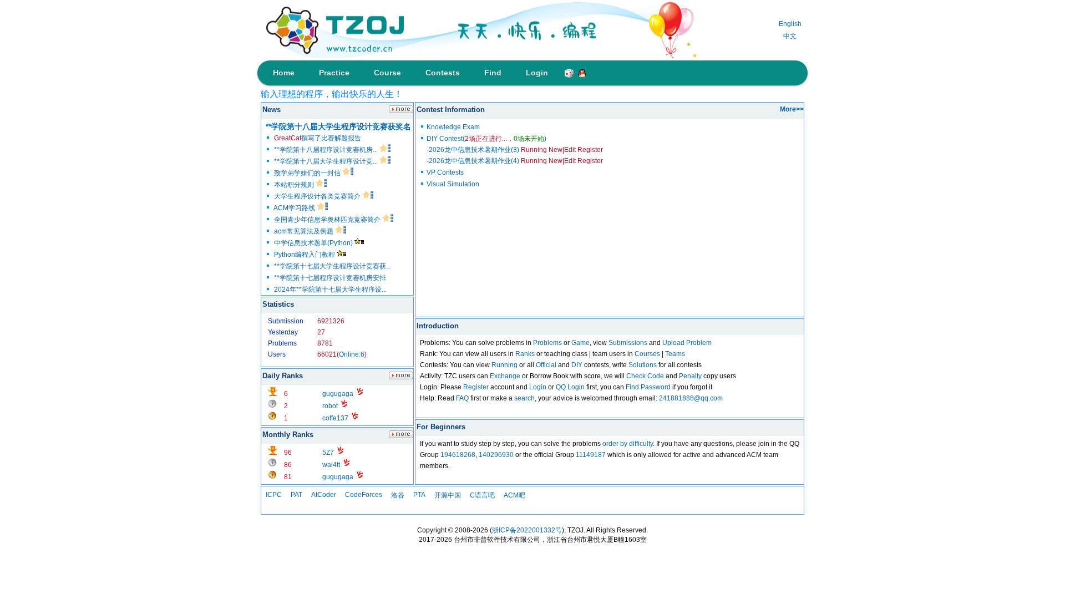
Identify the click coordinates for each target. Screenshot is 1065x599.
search (524, 398)
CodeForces (363, 495)
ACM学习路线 (295, 208)
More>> (792, 109)
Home (284, 72)
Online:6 (351, 354)
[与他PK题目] (359, 394)
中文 (790, 36)
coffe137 (335, 418)
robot (330, 406)
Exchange (505, 376)
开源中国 (447, 495)
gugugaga (337, 394)
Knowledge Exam (453, 127)
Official (546, 365)
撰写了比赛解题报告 (317, 138)
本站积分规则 (295, 185)
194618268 (457, 455)
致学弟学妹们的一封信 (308, 173)
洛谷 (397, 495)
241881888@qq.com (691, 398)
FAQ (462, 398)
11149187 (591, 455)
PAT (296, 495)
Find (492, 72)
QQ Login (570, 387)
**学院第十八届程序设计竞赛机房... (326, 150)
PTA (419, 495)
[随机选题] (567, 71)
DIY (576, 365)
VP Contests (445, 172)
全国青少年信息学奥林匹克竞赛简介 (328, 220)
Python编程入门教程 (305, 254)
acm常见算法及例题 (304, 231)
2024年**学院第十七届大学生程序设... (330, 289)
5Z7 (328, 452)
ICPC (274, 495)
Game (580, 343)
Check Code (645, 376)
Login (537, 72)
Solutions (642, 365)
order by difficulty (627, 444)
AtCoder (323, 495)
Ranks (525, 354)
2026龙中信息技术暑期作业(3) (488, 150)
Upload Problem (687, 343)
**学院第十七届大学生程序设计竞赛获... (332, 266)
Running (504, 365)
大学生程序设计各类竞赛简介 (318, 196)
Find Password (648, 387)
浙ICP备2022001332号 (527, 530)
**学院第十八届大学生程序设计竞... (326, 161)
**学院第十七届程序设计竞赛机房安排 (330, 278)
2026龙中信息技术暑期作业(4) (488, 161)
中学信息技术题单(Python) (314, 243)
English (790, 24)
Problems (547, 343)
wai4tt (331, 465)
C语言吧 (482, 495)
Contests (442, 72)
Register (476, 387)
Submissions (627, 343)
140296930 (496, 455)
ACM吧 (514, 495)
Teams (675, 354)
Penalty (690, 376)
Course (387, 72)
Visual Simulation (453, 184)
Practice (334, 72)
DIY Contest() (486, 139)
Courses (647, 354)
